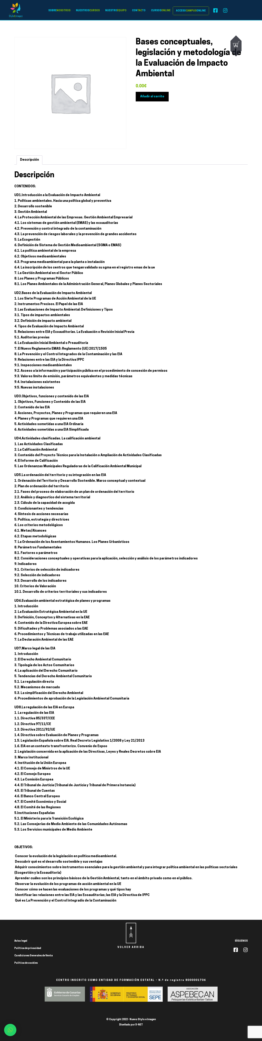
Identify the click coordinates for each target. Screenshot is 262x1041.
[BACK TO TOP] (131, 933)
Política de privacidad (27, 948)
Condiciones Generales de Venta (33, 956)
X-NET (139, 1025)
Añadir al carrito (152, 96)
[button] (10, 1030)
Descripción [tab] (29, 160)
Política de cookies (26, 963)
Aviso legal (20, 941)
